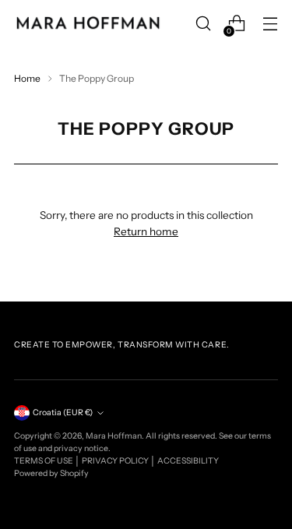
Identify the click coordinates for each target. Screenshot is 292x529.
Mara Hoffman (114, 436)
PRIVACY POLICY (116, 461)
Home (27, 78)
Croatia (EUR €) (63, 412)
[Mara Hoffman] (88, 23)
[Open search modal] (203, 24)
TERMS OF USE (44, 461)
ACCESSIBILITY (188, 461)
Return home (146, 231)
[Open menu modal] (270, 24)
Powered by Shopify (51, 473)
